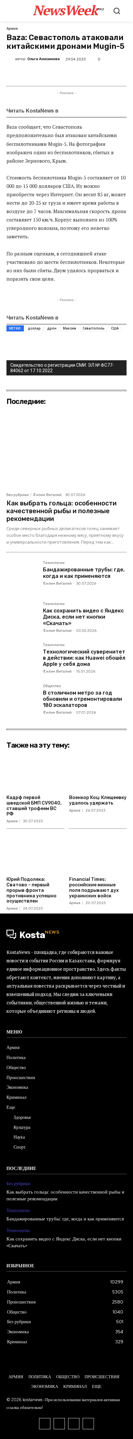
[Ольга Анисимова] (10, 59)
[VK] (48, 74)
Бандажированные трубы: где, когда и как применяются (84, 573)
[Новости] (79, 110)
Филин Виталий (47, 495)
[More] (108, 74)
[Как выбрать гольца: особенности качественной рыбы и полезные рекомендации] (66, 449)
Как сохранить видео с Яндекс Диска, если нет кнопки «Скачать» (83, 617)
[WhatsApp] (62, 74)
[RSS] (44, 1423)
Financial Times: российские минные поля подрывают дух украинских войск (94, 887)
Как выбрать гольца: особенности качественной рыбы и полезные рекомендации (61, 511)
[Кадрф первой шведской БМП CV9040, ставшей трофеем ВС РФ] (35, 772)
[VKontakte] (59, 1423)
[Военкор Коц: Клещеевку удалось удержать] (98, 772)
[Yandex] (88, 1423)
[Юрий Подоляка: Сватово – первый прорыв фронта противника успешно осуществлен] (35, 854)
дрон (51, 328)
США (115, 328)
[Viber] (92, 74)
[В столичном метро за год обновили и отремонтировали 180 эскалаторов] (22, 700)
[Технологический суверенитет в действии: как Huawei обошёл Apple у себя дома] (22, 659)
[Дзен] (107, 110)
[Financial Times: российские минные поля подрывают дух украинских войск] (98, 854)
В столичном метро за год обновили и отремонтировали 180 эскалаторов (82, 699)
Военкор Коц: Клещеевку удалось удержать (98, 800)
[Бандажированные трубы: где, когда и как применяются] (22, 576)
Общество (52, 686)
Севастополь (94, 328)
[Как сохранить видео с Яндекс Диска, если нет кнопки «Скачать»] (22, 617)
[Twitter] (33, 74)
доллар (34, 328)
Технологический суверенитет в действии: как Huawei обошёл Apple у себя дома (84, 658)
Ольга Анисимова (43, 59)
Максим (69, 328)
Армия (12, 28)
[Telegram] (77, 74)
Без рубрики (17, 495)
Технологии (54, 563)
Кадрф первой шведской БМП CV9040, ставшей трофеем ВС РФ (34, 806)
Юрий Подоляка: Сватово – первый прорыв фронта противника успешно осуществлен (31, 890)
